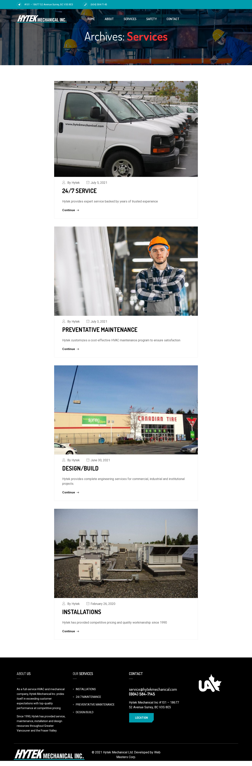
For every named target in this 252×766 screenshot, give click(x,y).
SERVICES (130, 19)
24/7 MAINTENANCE (88, 696)
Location (141, 718)
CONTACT (173, 19)
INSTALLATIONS (81, 612)
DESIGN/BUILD (80, 468)
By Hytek (73, 183)
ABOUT (109, 19)
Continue (69, 210)
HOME (91, 19)
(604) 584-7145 (99, 4)
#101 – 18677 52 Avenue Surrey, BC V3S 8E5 (48, 4)
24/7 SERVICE (79, 190)
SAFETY (151, 19)
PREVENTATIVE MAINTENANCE (99, 329)
